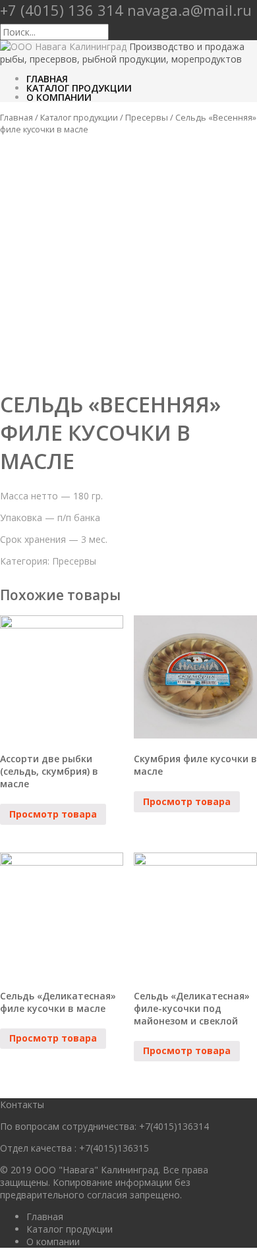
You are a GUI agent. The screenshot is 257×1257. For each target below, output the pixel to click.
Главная (47, 78)
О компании (59, 97)
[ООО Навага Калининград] (63, 46)
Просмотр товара (53, 814)
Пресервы (146, 117)
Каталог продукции (79, 88)
